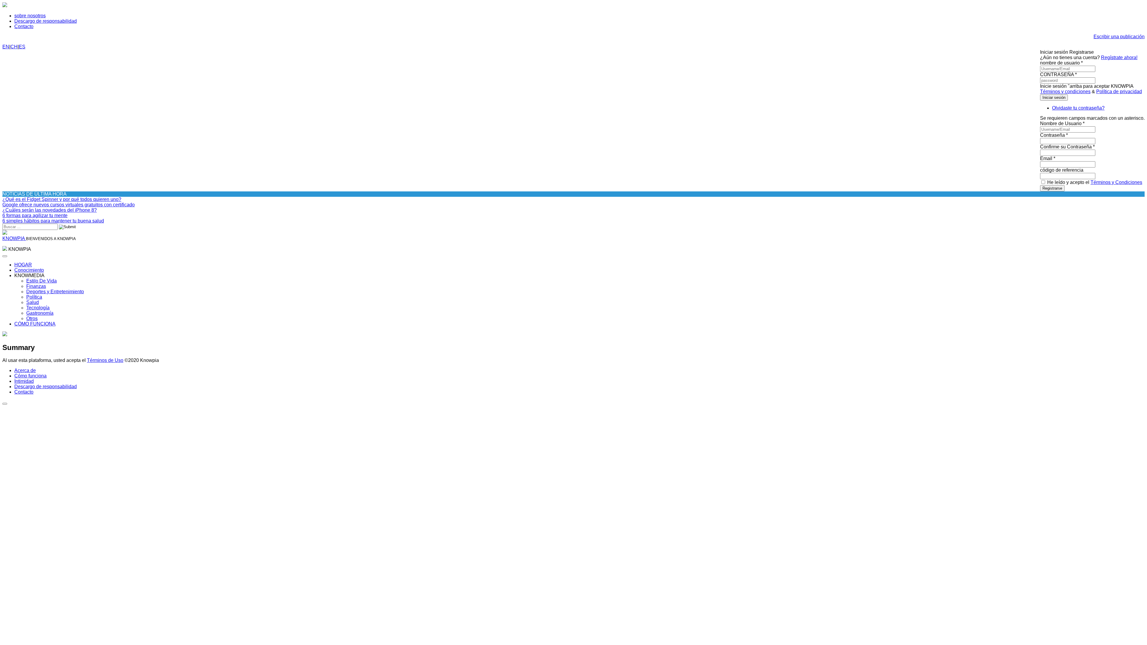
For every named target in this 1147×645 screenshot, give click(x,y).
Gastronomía (39, 313)
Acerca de (25, 370)
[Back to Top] (4, 404)
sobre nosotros (30, 15)
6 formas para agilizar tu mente (35, 215)
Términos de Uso (105, 360)
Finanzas (36, 286)
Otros (32, 318)
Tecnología (38, 307)
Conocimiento (29, 270)
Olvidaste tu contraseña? (1078, 107)
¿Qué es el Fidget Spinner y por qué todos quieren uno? (61, 199)
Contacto (23, 26)
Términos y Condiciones (1116, 182)
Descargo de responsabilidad (45, 21)
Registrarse (1052, 188)
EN (5, 46)
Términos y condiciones (1065, 91)
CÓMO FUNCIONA (35, 323)
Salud (32, 302)
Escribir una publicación (1119, 36)
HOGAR (23, 264)
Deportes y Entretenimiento (55, 291)
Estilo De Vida (41, 280)
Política (34, 297)
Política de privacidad (1119, 91)
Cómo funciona (30, 375)
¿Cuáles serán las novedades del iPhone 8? (49, 210)
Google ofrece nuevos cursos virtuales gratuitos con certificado (68, 204)
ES (22, 46)
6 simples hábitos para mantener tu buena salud (53, 220)
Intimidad (24, 381)
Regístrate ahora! (1119, 57)
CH (14, 46)
